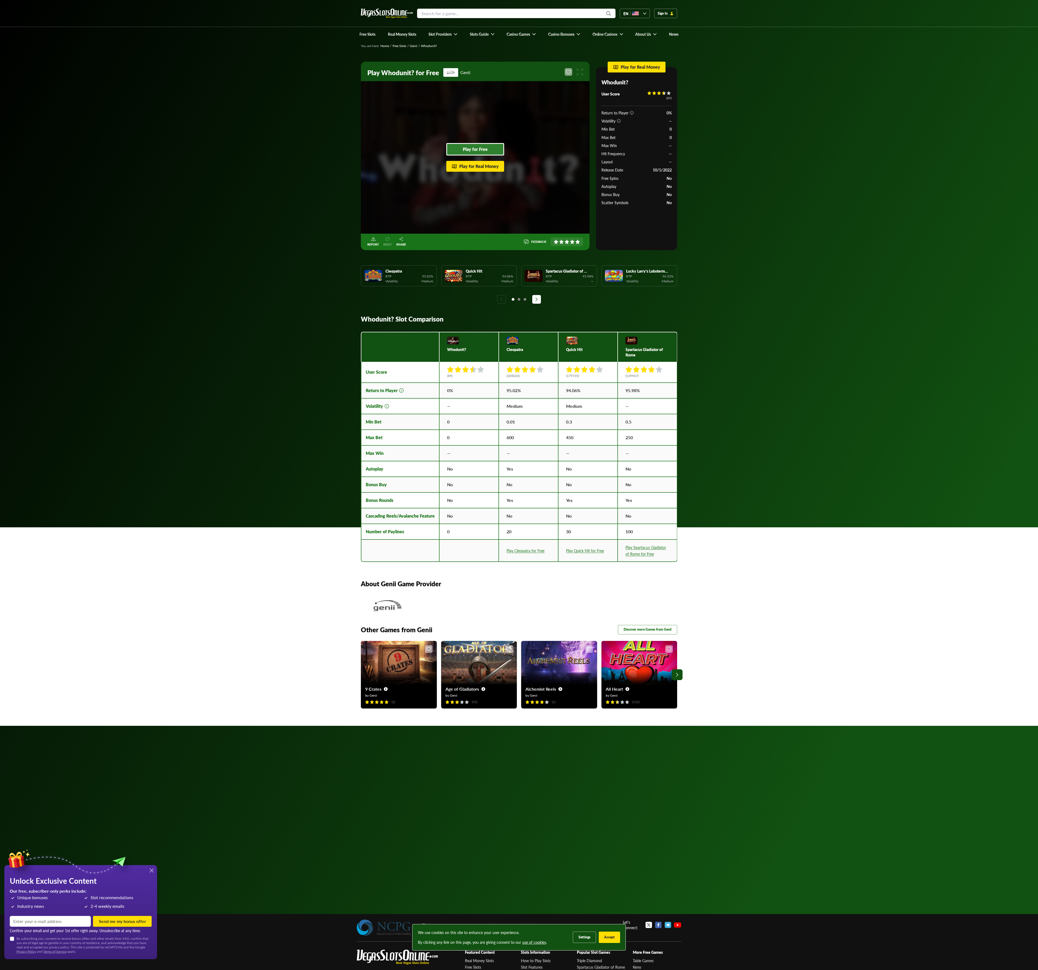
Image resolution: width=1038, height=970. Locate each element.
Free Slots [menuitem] (367, 34)
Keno (637, 967)
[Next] (536, 299)
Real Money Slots (479, 960)
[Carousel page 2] (519, 299)
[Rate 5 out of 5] (577, 242)
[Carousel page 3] (525, 299)
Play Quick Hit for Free (585, 550)
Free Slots (399, 46)
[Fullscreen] (580, 72)
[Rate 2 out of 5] (561, 242)
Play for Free (475, 149)
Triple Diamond (589, 960)
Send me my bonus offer (122, 921)
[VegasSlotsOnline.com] (387, 13)
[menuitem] (443, 34)
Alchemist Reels (540, 689)
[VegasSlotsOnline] (397, 957)
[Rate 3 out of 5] (567, 242)
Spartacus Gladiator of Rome (601, 967)
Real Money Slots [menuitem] (402, 34)
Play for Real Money (479, 166)
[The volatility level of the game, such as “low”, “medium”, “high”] (619, 121)
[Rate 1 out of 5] (556, 242)
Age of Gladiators (462, 689)
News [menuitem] (673, 34)
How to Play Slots (536, 960)
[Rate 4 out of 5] (572, 242)
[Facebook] (658, 925)
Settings (584, 937)
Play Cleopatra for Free (525, 550)
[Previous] (501, 299)
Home (384, 46)
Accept (609, 937)
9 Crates (373, 689)
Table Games (643, 960)
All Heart (614, 689)
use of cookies (534, 942)
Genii (413, 46)
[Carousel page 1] (513, 299)
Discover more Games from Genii (647, 629)
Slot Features (532, 967)
